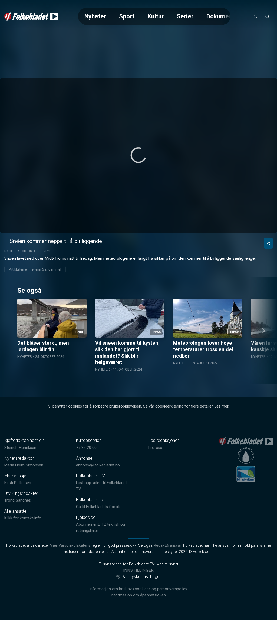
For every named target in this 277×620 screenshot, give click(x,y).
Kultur (155, 16)
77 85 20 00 (86, 447)
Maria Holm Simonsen (23, 465)
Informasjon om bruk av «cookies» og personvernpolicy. (138, 589)
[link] (31, 16)
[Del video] (268, 243)
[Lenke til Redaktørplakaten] (246, 455)
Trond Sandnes (17, 500)
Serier (185, 16)
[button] (138, 155)
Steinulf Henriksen (20, 447)
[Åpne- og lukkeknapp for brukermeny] (255, 16)
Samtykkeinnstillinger (141, 576)
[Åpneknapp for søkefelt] (267, 16)
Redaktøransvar (167, 545)
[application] (138, 155)
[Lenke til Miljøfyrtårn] (246, 474)
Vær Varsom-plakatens (70, 545)
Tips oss (154, 447)
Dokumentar (223, 16)
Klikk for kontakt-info (22, 518)
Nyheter (95, 16)
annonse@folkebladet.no (98, 465)
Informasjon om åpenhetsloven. (138, 595)
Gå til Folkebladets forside (98, 507)
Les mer (221, 406)
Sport (126, 16)
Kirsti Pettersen (17, 483)
